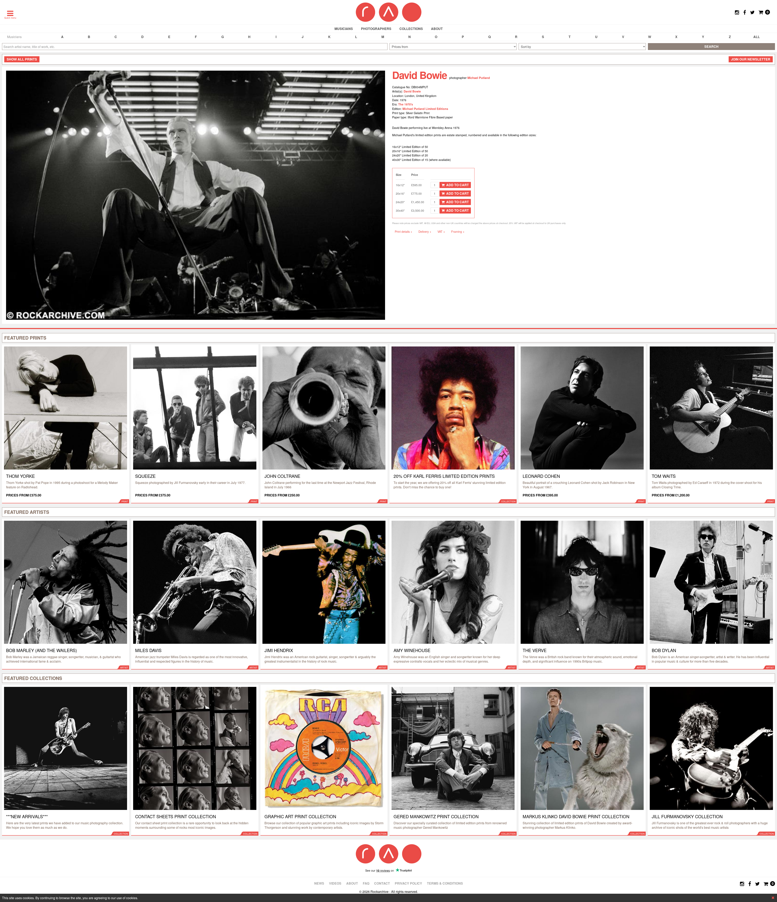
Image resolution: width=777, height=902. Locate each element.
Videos (335, 883)
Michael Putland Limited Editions (425, 109)
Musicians (343, 28)
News (319, 883)
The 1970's (405, 104)
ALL (756, 36)
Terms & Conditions (445, 883)
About (437, 28)
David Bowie (412, 91)
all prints (22, 59)
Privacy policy (408, 883)
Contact (382, 883)
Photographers (376, 28)
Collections (411, 28)
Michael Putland (478, 78)
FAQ (366, 883)
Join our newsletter (750, 59)
